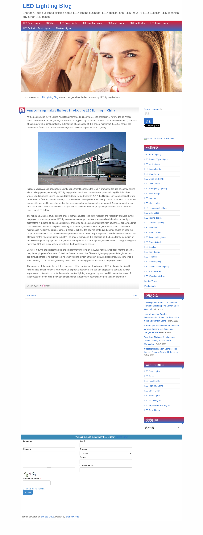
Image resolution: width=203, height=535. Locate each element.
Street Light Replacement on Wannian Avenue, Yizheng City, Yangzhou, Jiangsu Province (161, 329)
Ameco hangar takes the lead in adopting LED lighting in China (71, 110)
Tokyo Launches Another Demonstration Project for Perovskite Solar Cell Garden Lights (161, 317)
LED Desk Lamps (152, 183)
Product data (150, 286)
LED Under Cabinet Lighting (156, 266)
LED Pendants (150, 227)
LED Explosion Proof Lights (36, 28)
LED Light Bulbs (151, 213)
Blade (47, 286)
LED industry (150, 198)
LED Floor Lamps (152, 193)
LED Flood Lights (137, 23)
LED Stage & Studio (153, 242)
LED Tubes (50, 23)
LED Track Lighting (152, 261)
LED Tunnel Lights (159, 23)
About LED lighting (152, 154)
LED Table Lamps (152, 252)
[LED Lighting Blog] (101, 61)
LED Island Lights (152, 203)
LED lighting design (153, 218)
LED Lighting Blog (47, 6)
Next (134, 295)
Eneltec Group (47, 516)
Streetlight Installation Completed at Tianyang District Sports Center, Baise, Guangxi (161, 305)
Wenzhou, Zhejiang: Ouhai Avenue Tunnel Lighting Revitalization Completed (159, 340)
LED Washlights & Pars (154, 276)
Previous (31, 295)
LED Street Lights (115, 23)
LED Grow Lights (63, 28)
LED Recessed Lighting (155, 237)
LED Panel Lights (68, 23)
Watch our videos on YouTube (160, 138)
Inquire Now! (121, 437)
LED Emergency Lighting (155, 188)
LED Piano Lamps (152, 232)
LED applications (152, 164)
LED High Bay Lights (92, 23)
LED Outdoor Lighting (154, 222)
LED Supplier (150, 247)
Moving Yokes (150, 281)
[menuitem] (31, 23)
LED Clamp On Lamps (154, 179)
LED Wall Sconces (152, 271)
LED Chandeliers (151, 174)
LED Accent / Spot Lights (156, 159)
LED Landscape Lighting (155, 208)
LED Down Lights (31, 23)
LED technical (150, 257)
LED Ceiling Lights (152, 169)
